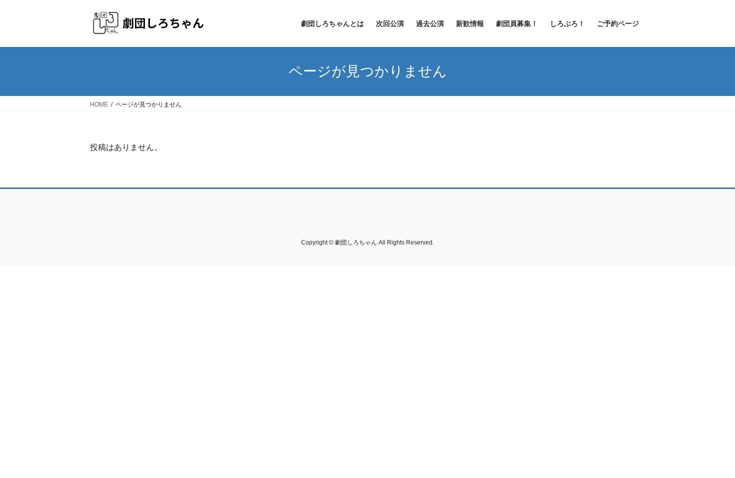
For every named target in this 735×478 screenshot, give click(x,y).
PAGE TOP (708, 455)
